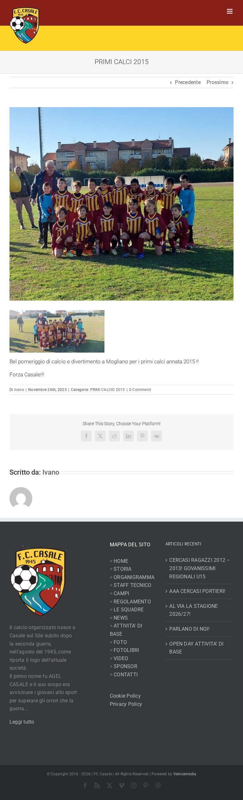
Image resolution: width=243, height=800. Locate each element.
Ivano (19, 389)
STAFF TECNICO (132, 585)
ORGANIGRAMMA (134, 577)
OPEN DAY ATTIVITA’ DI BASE (196, 648)
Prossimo (217, 82)
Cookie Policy (125, 696)
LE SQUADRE (129, 610)
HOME (121, 561)
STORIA (122, 569)
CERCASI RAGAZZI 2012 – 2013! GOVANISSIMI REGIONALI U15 (199, 568)
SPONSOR (125, 666)
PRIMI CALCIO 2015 (107, 389)
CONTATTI (126, 675)
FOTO (120, 642)
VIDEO (121, 658)
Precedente (187, 82)
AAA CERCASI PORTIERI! (197, 591)
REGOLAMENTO (132, 602)
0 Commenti (140, 389)
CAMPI (121, 593)
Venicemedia (184, 774)
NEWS (121, 618)
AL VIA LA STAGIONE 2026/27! (193, 610)
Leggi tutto (21, 722)
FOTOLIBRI (126, 650)
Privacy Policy (126, 704)
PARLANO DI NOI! (189, 629)
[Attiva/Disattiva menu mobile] (230, 11)
